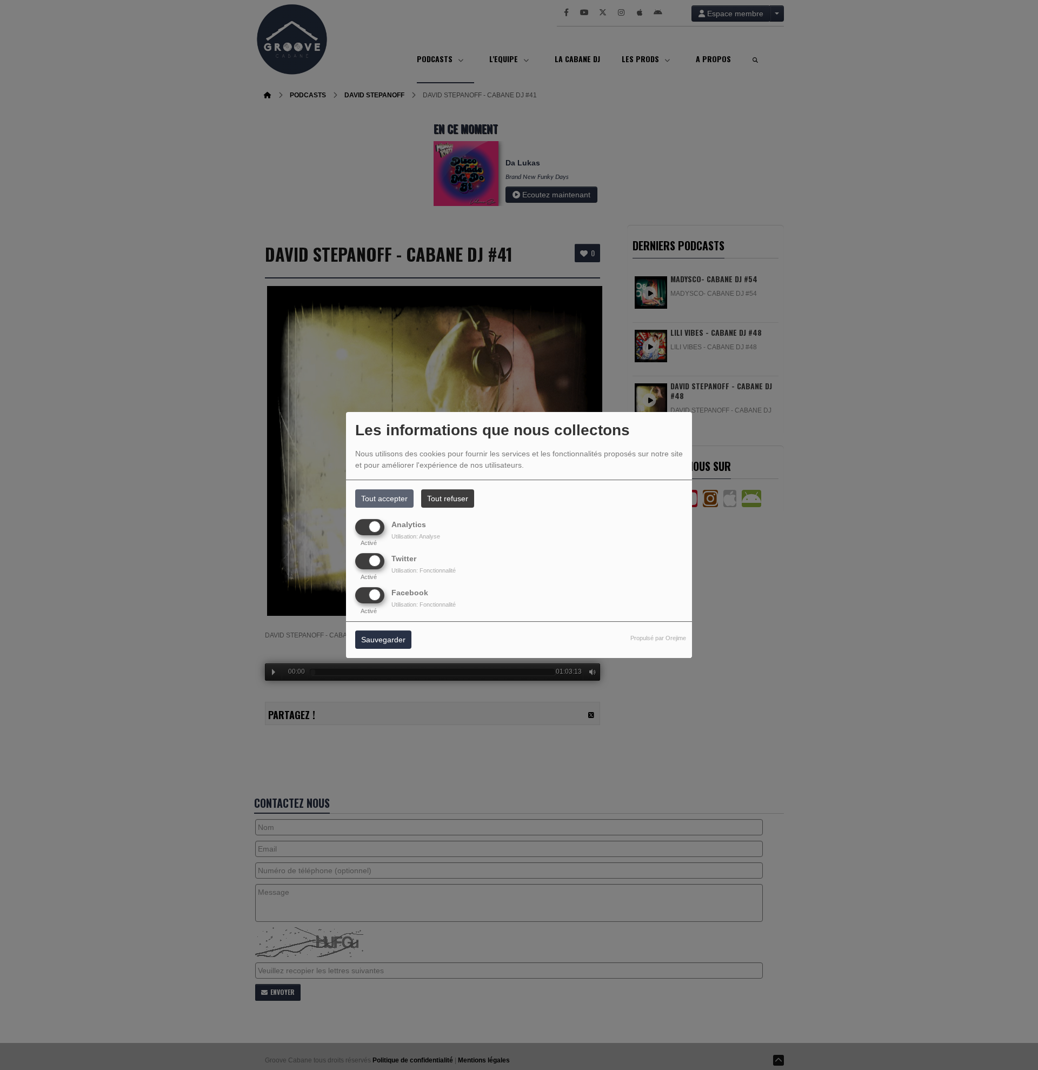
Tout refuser (447, 498)
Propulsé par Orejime (658, 638)
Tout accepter (384, 498)
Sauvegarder (383, 640)
